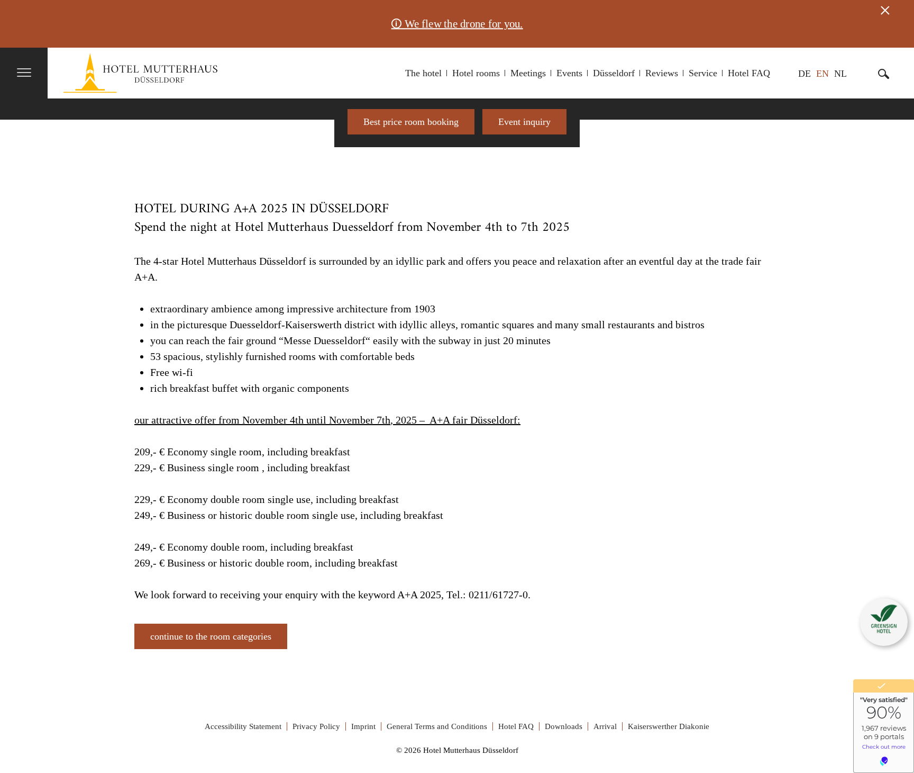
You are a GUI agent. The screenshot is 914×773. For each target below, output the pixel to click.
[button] (884, 619)
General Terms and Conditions (437, 726)
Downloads (563, 726)
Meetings (528, 73)
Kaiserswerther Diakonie (668, 726)
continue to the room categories (210, 636)
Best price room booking (411, 121)
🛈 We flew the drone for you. (457, 24)
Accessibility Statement (243, 726)
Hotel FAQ (749, 73)
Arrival (605, 726)
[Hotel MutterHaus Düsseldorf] (140, 73)
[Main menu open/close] (24, 73)
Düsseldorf (614, 73)
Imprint (363, 726)
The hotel (423, 73)
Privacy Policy (316, 726)
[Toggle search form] (884, 73)
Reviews (661, 73)
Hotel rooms (476, 73)
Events (569, 73)
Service (703, 73)
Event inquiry (524, 121)
